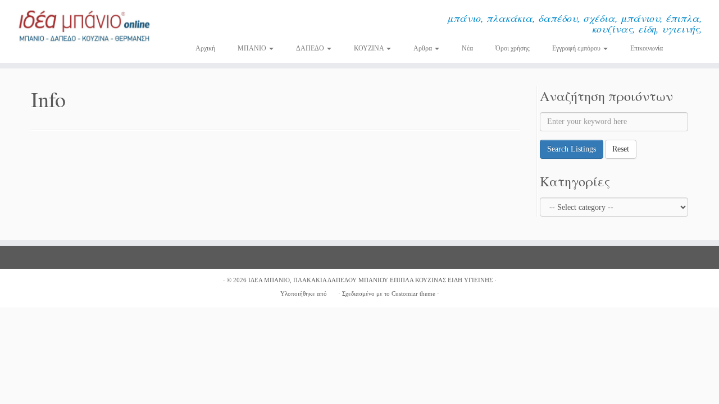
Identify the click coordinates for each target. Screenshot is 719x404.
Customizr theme (413, 293)
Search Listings (571, 149)
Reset (620, 149)
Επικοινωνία (646, 48)
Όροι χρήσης (512, 48)
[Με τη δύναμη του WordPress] (332, 292)
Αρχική (205, 48)
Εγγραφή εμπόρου (577, 48)
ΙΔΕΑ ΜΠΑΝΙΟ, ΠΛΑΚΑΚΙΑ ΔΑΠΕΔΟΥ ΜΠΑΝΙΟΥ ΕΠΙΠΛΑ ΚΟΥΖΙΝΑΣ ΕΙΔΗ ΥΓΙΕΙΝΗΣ (370, 280)
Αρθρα (423, 48)
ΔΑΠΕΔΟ (311, 48)
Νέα (467, 48)
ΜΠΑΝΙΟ (253, 48)
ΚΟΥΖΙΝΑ (369, 48)
